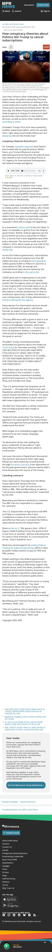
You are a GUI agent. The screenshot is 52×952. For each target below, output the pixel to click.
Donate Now (43, 5)
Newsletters (7, 862)
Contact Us (7, 847)
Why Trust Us (8, 888)
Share (46, 47)
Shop (4, 875)
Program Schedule (10, 802)
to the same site (31, 272)
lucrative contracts (20, 464)
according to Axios (11, 121)
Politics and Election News (14, 24)
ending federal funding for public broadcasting (24, 546)
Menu (7, 11)
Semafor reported (24, 146)
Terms (5, 885)
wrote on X (13, 528)
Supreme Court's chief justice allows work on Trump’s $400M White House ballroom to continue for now (25, 711)
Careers (5, 843)
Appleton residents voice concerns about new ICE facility (25, 717)
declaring (6, 135)
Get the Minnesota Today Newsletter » (26, 785)
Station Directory (27, 802)
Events (5, 850)
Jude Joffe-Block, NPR (27, 27)
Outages (6, 866)
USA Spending (39, 260)
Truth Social (8, 347)
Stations (5, 881)
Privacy (5, 872)
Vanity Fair (7, 249)
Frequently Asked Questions (14, 853)
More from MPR (9, 859)
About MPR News (10, 840)
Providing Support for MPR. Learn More (20, 809)
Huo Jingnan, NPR (8, 27)
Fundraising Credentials (12, 856)
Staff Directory (8, 878)
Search (18, 11)
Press (4, 869)
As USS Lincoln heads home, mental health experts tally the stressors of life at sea (24, 723)
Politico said (24, 227)
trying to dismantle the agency (17, 299)
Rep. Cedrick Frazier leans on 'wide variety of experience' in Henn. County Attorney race (25, 728)
